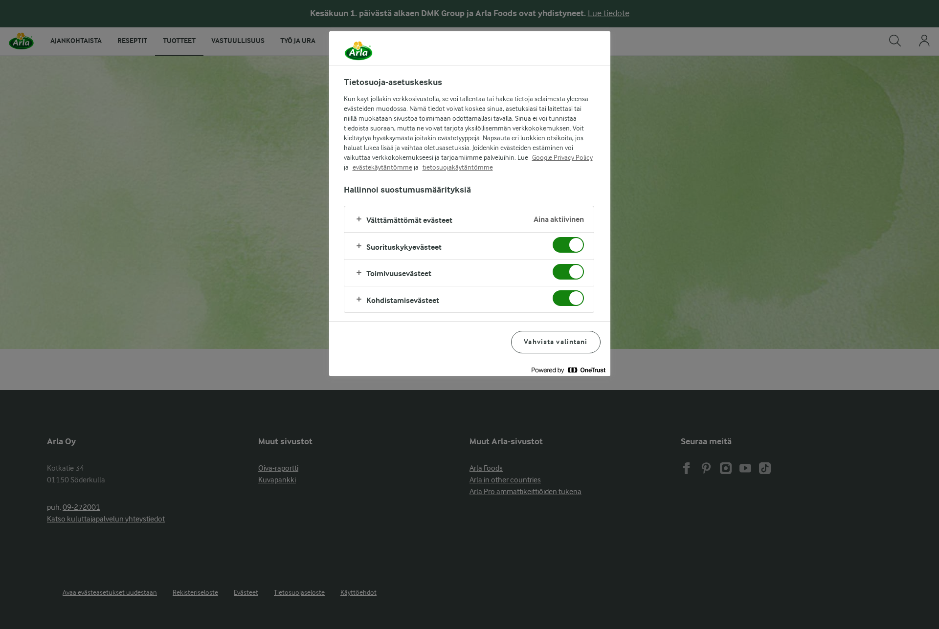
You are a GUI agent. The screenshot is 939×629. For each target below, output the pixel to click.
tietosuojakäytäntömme (458, 167)
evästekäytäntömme (382, 167)
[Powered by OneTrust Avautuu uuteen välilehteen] (568, 370)
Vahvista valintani (555, 342)
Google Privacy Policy (562, 157)
